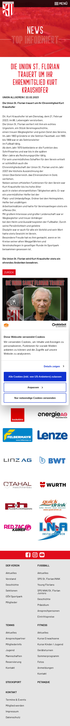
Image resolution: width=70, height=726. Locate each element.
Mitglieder (11, 602)
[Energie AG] (52, 415)
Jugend (10, 650)
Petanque (43, 681)
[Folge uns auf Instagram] (35, 554)
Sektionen (11, 590)
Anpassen (33, 387)
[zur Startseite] (8, 9)
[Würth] (52, 485)
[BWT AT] (52, 460)
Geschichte (12, 584)
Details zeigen (52, 366)
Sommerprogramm (48, 655)
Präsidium (43, 604)
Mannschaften (14, 655)
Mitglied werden (15, 705)
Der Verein (13, 565)
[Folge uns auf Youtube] (42, 554)
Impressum (12, 711)
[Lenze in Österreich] (52, 435)
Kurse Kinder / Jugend (50, 644)
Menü (63, 3)
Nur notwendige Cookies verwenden (35, 398)
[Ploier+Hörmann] (17, 505)
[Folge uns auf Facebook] (28, 554)
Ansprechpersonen (48, 610)
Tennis (10, 624)
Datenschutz (13, 717)
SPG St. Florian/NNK (48, 578)
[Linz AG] (17, 460)
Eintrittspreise (45, 616)
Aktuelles (11, 572)
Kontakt (10, 667)
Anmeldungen (45, 667)
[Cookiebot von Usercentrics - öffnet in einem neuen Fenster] (52, 325)
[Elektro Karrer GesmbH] (17, 528)
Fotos (40, 661)
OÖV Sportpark (14, 596)
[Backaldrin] (17, 415)
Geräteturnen (45, 650)
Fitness (42, 624)
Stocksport (13, 681)
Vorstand (11, 578)
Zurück (9, 272)
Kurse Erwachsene (48, 638)
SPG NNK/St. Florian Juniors (48, 592)
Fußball (43, 565)
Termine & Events (16, 699)
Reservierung (13, 661)
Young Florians (45, 584)
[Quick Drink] (52, 505)
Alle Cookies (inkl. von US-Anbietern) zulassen (35, 376)
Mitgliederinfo (14, 644)
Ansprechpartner (15, 638)
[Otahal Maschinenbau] (17, 485)
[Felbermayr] (17, 435)
